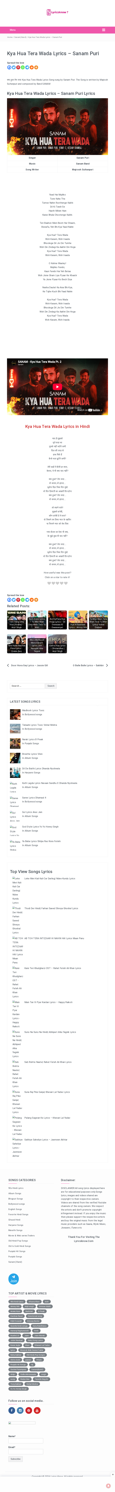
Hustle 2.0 (15, 1336)
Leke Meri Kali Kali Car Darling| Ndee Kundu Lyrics (49, 878)
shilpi (13, 1374)
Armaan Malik (45, 1306)
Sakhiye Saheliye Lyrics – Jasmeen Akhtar (45, 1139)
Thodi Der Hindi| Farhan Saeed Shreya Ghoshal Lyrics (51, 908)
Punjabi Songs (15, 1256)
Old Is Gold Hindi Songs (19, 1246)
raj (32, 1365)
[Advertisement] (84, 1266)
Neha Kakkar (16, 1355)
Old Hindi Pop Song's (36, 1355)
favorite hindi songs (19, 1326)
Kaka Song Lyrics (35, 1340)
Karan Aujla (15, 1345)
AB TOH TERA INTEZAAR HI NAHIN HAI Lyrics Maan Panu (54, 938)
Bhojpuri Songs (15, 1198)
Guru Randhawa (39, 1326)
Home (9, 37)
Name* (12, 1436)
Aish (47, 1302)
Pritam (39, 1360)
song (13, 1379)
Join (13, 1281)
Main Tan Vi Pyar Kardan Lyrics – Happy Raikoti (48, 1002)
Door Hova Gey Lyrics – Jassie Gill (29, 665)
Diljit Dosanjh (16, 1321)
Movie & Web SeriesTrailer (31, 1350)
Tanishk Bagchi (41, 1379)
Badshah (29, 1311)
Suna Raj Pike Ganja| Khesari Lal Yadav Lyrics (47, 1092)
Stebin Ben (25, 1379)
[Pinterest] (18, 67)
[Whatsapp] (23, 67)
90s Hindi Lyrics (15, 1188)
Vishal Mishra (32, 1384)
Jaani (26, 1336)
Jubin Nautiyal (17, 1340)
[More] (36, 67)
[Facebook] (9, 67)
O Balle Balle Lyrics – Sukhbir (88, 665)
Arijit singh (29, 1306)
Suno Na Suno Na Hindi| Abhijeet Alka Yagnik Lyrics (50, 1032)
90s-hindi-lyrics (17, 1302)
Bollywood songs (16, 1204)
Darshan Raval (17, 1316)
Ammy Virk (15, 1306)
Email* (11, 1447)
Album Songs (14, 1193)
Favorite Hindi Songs (18, 1214)
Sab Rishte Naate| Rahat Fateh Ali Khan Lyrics (48, 1062)
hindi (36, 1331)
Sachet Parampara (18, 1369)
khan (27, 1345)
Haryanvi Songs (15, 1225)
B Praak (41, 1311)
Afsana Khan (34, 1302)
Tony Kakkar (16, 1384)
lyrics (13, 1350)
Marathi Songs (15, 1230)
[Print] (32, 67)
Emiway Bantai (33, 1321)
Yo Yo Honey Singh (19, 1389)
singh (43, 1374)
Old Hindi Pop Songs (18, 1241)
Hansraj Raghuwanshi (20, 1331)
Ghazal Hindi (14, 1220)
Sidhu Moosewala (28, 1374)
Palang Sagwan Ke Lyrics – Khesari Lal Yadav (47, 1118)
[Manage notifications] (108, 1486)
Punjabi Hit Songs (16, 1251)
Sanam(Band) (37, 1369)
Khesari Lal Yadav (42, 1345)
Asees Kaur (15, 1311)
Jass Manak (39, 1336)
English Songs (15, 1209)
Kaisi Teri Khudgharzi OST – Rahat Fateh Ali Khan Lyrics (52, 968)
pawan (28, 1360)
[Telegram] (27, 67)
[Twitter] (14, 67)
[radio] (49, 584)
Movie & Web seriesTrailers (21, 1235)
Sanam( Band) (20, 37)
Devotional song (35, 1316)
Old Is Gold (15, 1360)
